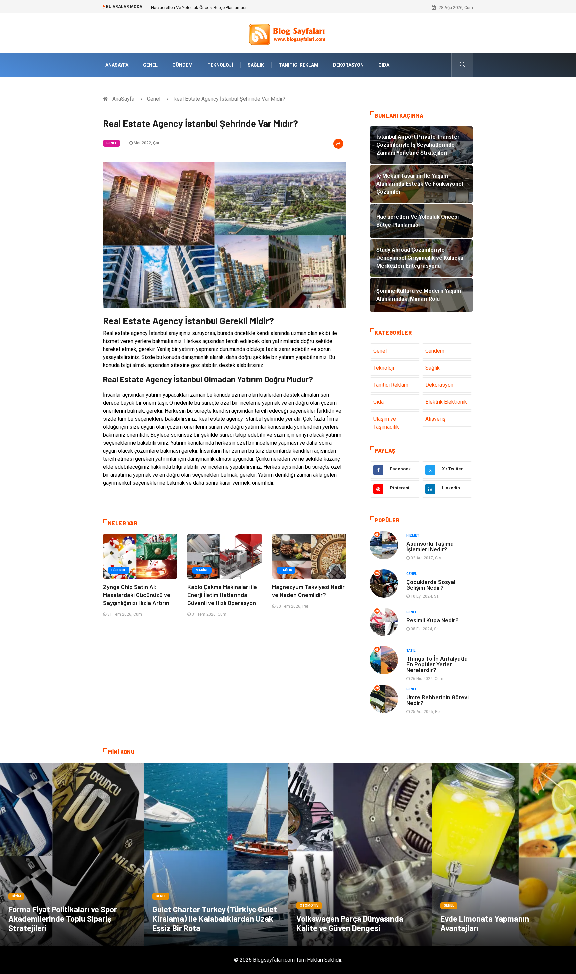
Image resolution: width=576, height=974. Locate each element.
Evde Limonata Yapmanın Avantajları (484, 923)
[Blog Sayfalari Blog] (288, 33)
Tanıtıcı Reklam (298, 65)
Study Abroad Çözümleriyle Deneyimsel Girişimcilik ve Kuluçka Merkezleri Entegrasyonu (235, 7)
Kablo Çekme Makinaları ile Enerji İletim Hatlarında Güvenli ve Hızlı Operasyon (222, 594)
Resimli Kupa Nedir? (432, 620)
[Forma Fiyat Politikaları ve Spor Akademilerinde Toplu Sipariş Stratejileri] (72, 854)
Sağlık (256, 65)
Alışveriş (435, 419)
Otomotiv (309, 905)
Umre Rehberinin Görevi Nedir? (437, 699)
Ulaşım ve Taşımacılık (386, 423)
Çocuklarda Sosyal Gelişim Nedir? (430, 584)
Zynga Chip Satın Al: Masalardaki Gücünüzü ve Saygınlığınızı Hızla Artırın (136, 594)
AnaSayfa (116, 65)
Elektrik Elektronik (446, 402)
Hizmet (412, 535)
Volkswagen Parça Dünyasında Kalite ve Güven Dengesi (349, 923)
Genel (150, 65)
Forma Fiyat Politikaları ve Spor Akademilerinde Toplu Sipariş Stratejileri (62, 918)
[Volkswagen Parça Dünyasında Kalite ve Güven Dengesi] (360, 854)
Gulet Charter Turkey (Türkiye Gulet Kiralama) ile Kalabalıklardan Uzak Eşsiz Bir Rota (214, 918)
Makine (202, 570)
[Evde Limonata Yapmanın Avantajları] (504, 854)
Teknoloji (220, 65)
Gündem (182, 65)
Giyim (16, 896)
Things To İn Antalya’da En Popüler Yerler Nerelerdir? (437, 664)
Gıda (383, 65)
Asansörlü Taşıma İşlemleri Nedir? (430, 546)
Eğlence (118, 570)
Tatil (410, 650)
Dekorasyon (348, 65)
